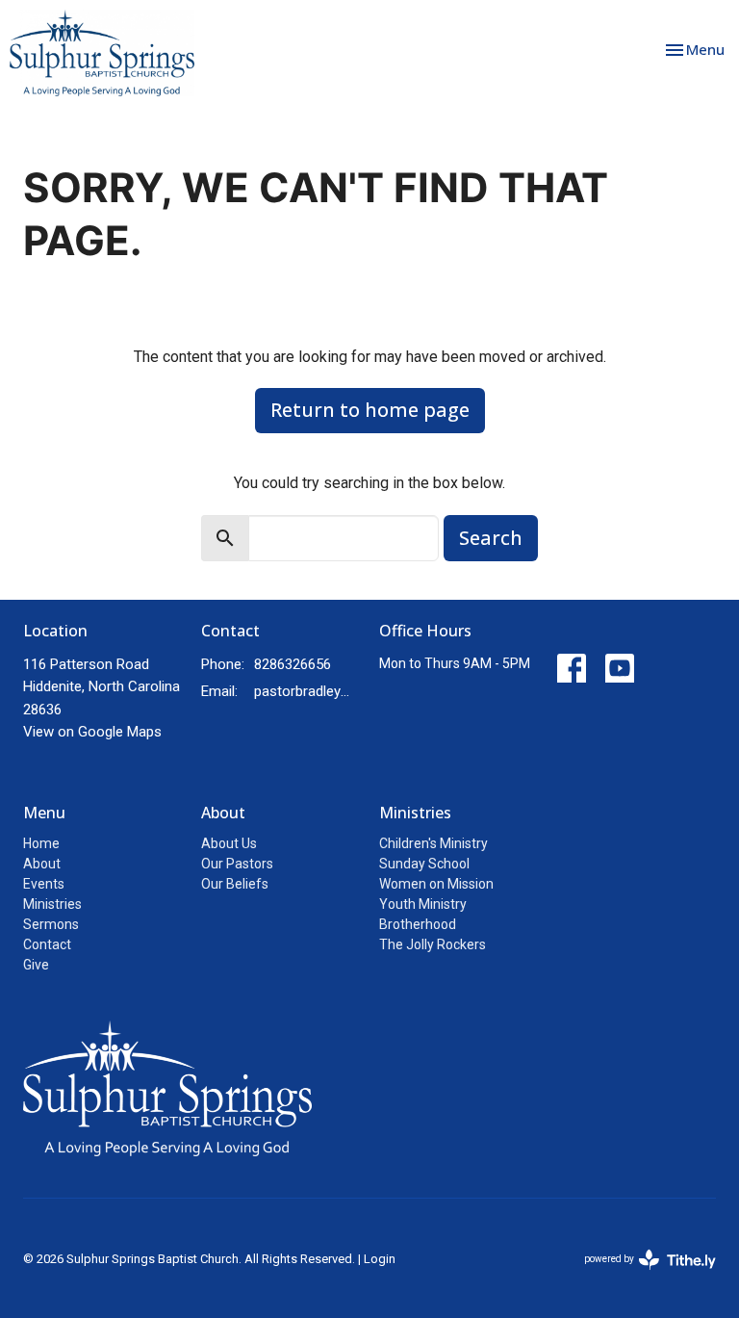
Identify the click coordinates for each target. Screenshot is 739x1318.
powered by (639, 1275)
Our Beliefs (234, 884)
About (42, 863)
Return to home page (370, 410)
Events (43, 884)
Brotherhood (417, 924)
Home (41, 843)
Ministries (52, 904)
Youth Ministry (423, 904)
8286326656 (292, 664)
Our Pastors (237, 863)
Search (490, 538)
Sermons (51, 924)
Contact (47, 944)
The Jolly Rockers (432, 944)
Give (36, 964)
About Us (229, 843)
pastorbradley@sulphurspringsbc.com (307, 691)
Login (379, 1259)
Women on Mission (436, 884)
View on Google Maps (92, 731)
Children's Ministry (433, 843)
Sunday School (424, 863)
